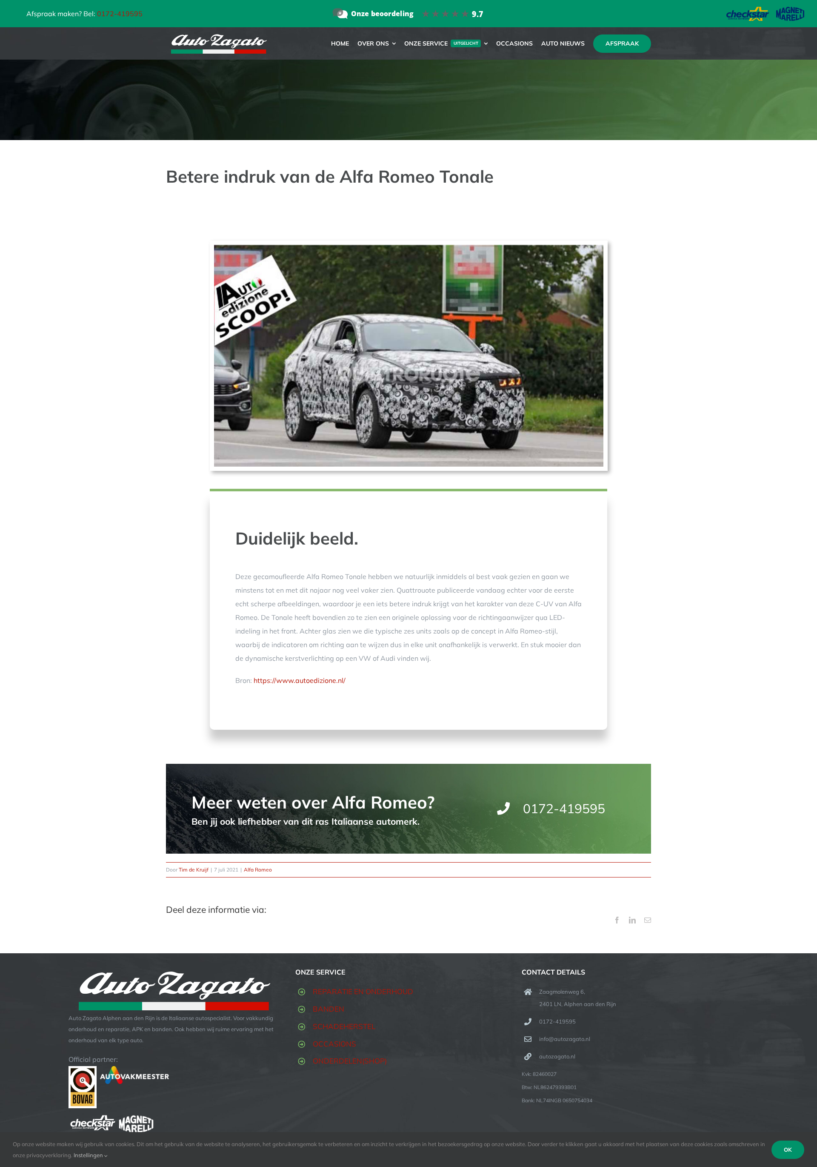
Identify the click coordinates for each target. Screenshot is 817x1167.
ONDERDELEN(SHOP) (350, 1060)
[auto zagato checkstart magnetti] (765, 10)
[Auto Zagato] (408, 13)
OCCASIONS (334, 1043)
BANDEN (328, 1008)
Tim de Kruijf (194, 869)
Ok (788, 1149)
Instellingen (89, 1155)
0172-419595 (120, 13)
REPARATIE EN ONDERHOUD (363, 991)
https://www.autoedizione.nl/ (300, 680)
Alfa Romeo (258, 869)
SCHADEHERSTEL (344, 1026)
